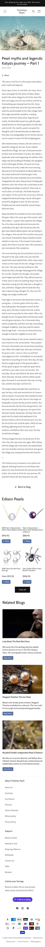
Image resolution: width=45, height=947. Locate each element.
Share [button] (6, 75)
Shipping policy (36, 941)
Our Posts (9, 793)
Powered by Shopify (24, 938)
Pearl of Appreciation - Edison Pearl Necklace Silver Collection (33, 530)
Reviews (8, 872)
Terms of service (23, 941)
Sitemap (8, 805)
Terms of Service (11, 810)
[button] (5, 11)
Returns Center (11, 838)
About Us (9, 787)
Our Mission (10, 799)
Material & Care (11, 843)
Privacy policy (11, 941)
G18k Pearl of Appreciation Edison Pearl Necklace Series (12, 529)
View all (22, 589)
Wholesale (9, 855)
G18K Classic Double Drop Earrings (11, 570)
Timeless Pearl (13, 938)
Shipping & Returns (12, 849)
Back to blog (24, 487)
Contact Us (9, 860)
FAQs (7, 866)
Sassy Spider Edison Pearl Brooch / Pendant (32, 570)
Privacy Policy (10, 822)
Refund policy (10, 816)
